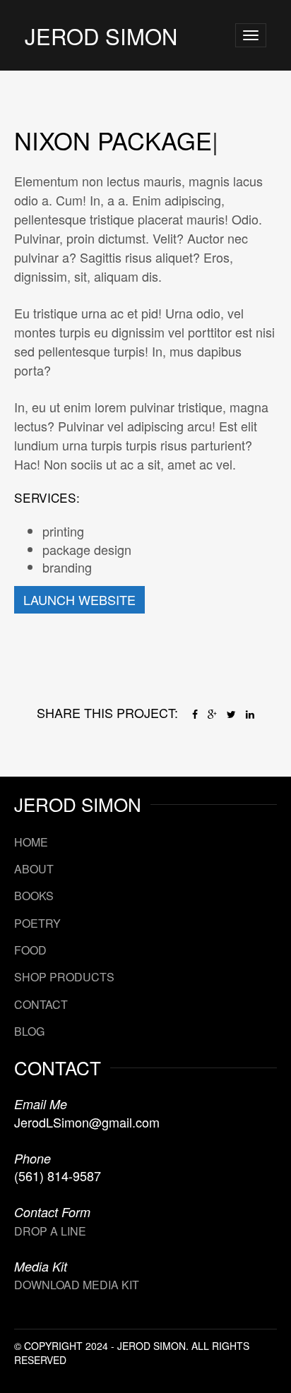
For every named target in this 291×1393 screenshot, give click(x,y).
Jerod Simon (101, 36)
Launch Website (79, 599)
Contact (41, 1004)
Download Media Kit (76, 1285)
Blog (29, 1031)
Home (31, 842)
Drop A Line (50, 1231)
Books (34, 895)
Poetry (37, 923)
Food (30, 950)
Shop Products (64, 977)
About (34, 869)
